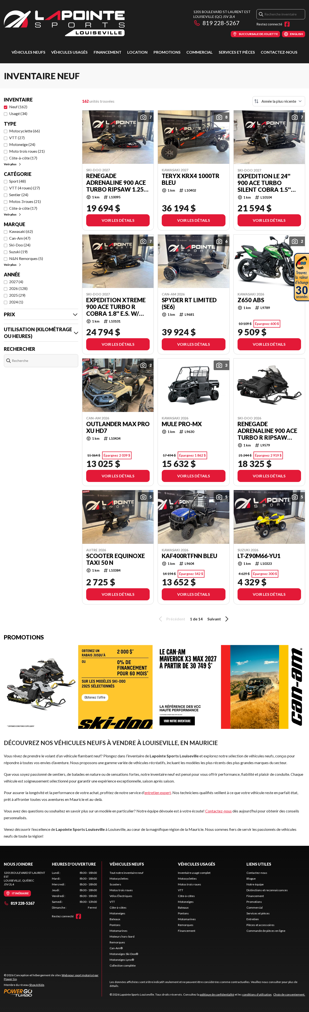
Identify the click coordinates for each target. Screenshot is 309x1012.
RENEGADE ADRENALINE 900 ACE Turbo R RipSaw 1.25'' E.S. (267, 431)
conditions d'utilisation (257, 994)
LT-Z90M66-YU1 (259, 556)
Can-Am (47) (19, 238)
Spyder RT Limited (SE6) (189, 303)
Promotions (167, 52)
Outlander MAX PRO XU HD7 (118, 427)
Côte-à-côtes (118, 907)
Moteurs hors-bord (122, 936)
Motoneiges (117, 913)
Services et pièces (237, 52)
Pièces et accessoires (260, 925)
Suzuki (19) (18, 251)
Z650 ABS (251, 300)
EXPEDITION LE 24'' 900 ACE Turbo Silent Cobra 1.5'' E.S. (264, 183)
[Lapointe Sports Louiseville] (64, 23)
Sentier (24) (18, 194)
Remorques (117, 942)
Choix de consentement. (289, 994)
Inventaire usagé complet (194, 873)
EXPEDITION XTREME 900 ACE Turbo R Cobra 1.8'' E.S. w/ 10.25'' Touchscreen (116, 307)
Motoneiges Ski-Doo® (124, 954)
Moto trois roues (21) (27, 151)
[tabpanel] (74, 890)
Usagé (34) (18, 113)
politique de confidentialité (217, 994)
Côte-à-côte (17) (23, 158)
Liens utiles (258, 864)
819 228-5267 (221, 22)
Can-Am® (116, 948)
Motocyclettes (119, 878)
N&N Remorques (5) (26, 258)
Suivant (214, 619)
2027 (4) (16, 281)
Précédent (175, 619)
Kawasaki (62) (21, 231)
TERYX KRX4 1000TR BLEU (190, 179)
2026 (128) (18, 288)
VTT (112, 902)
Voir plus (10, 164)
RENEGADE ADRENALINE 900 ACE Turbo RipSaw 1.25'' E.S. (116, 182)
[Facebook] (287, 24)
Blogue (251, 878)
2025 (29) (17, 295)
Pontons (115, 925)
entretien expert (157, 792)
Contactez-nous (279, 52)
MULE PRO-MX (182, 424)
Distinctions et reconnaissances (267, 890)
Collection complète (123, 965)
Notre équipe (255, 884)
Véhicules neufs (28, 52)
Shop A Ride (36, 985)
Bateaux (115, 919)
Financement (107, 52)
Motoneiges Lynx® (122, 960)
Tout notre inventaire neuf (126, 873)
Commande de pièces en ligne (265, 931)
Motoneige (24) (22, 144)
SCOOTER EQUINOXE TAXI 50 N (115, 559)
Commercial (199, 52)
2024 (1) (16, 302)
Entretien (252, 919)
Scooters (115, 884)
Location (137, 52)
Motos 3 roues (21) (25, 201)
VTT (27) (17, 137)
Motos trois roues (121, 890)
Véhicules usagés (69, 52)
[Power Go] (53, 993)
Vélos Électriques (121, 896)
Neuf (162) (18, 106)
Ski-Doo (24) (19, 245)
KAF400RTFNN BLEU (189, 556)
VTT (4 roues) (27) (24, 188)
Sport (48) (17, 181)
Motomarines (118, 931)
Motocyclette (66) (24, 131)
